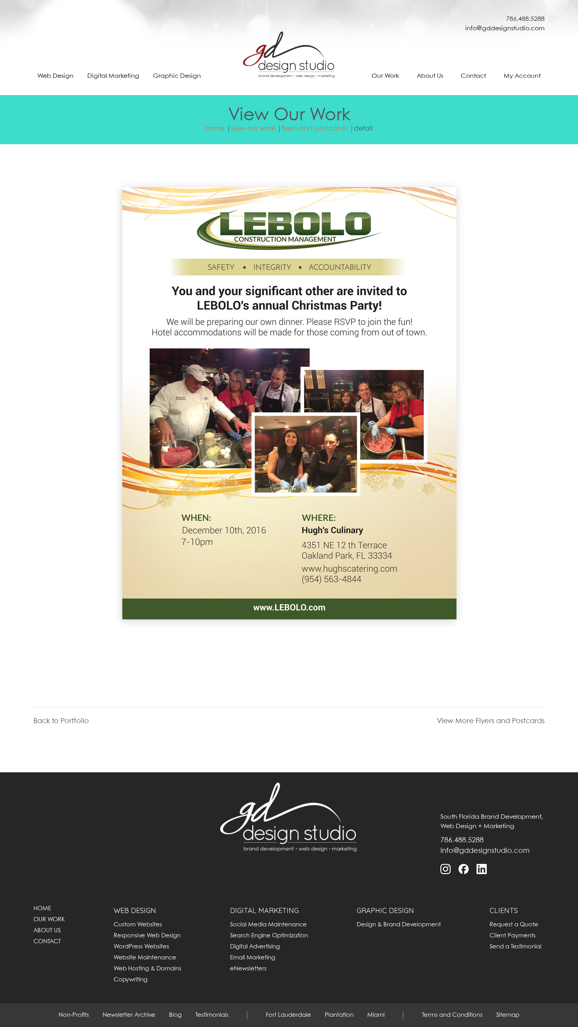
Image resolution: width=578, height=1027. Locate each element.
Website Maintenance (145, 958)
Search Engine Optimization (269, 936)
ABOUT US (47, 930)
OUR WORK (49, 919)
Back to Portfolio (61, 721)
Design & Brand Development (399, 925)
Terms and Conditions (452, 1015)
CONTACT (47, 941)
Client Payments (513, 936)
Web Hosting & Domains (147, 969)
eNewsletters (248, 969)
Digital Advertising (255, 947)
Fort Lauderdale (288, 1015)
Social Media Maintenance (268, 925)
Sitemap (507, 1015)
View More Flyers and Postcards (491, 721)
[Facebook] (463, 869)
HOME (42, 908)
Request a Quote (514, 925)
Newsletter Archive (129, 1015)
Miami (376, 1015)
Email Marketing (252, 958)
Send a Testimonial (515, 947)
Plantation (339, 1015)
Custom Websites (138, 925)
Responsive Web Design (147, 936)
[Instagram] (445, 869)
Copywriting (130, 980)
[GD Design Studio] (289, 58)
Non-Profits (74, 1015)
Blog (175, 1015)
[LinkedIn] (482, 869)
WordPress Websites (141, 947)
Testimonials (211, 1015)
